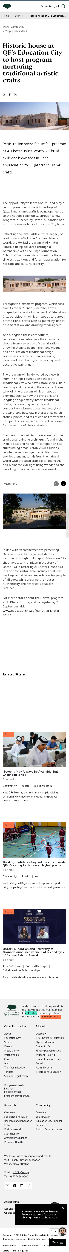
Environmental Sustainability (12, 1131)
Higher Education (45, 1042)
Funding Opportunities (48, 1050)
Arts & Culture (12, 966)
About (7, 1033)
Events (8, 1046)
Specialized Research (16, 1116)
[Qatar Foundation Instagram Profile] (28, 1185)
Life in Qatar (43, 1116)
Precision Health (13, 1142)
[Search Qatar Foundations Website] (63, 6)
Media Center (12, 1050)
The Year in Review (14, 1067)
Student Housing (45, 1054)
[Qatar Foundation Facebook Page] (14, 1185)
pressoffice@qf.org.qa (17, 1095)
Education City (12, 1037)
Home (6, 15)
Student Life (43, 1046)
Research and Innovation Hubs (18, 1123)
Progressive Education (48, 1071)
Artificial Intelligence (15, 1137)
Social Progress (42, 785)
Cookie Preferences (29, 1245)
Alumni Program (45, 1067)
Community (10, 785)
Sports (25, 876)
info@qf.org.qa (21, 1172)
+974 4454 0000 (19, 1176)
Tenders (8, 1071)
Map (6, 1063)
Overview (41, 1033)
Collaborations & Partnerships (21, 970)
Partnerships (11, 1054)
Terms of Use (9, 1245)
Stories (19, 15)
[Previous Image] (56, 483)
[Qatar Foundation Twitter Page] (7, 1185)
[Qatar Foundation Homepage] (8, 6)
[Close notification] (63, 1209)
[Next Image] (63, 483)
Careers (8, 1059)
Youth (25, 785)
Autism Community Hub (49, 1129)
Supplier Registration (16, 1075)
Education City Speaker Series (49, 1123)
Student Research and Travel (48, 1061)
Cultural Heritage (36, 966)
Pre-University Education (50, 1037)
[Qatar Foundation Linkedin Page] (21, 1185)
